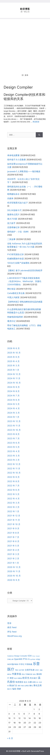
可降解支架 (29, 674)
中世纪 (21, 664)
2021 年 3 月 (13, 554)
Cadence (10, 656)
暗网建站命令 (13, 194)
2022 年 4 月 (13, 498)
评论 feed (12, 632)
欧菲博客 (25, 8)
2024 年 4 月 (13, 408)
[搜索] (39, 134)
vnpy (38, 659)
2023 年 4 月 (13, 451)
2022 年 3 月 (13, 503)
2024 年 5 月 (13, 404)
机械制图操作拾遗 (15, 258)
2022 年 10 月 (14, 473)
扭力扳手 (11, 223)
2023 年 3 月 (13, 455)
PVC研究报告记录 (15, 254)
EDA (30, 656)
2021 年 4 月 (13, 550)
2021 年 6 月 (13, 541)
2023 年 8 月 (13, 434)
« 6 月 (10, 738)
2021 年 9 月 (13, 528)
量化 (31, 685)
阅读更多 (36, 122)
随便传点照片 (13, 214)
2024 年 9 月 (13, 387)
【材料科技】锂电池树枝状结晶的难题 (24, 302)
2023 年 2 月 (13, 460)
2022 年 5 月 (13, 494)
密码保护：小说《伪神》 (18, 231)
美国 (19, 686)
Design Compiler (20, 656)
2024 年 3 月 (13, 413)
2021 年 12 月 (13, 515)
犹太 (25, 682)
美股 (22, 686)
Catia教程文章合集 (16, 293)
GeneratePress (37, 751)
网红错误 (11, 289)
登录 (9, 623)
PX (29, 659)
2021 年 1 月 (13, 563)
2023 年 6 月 (13, 443)
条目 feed (12, 627)
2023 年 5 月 (13, 447)
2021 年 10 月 (13, 524)
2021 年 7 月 (13, 537)
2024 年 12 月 (14, 374)
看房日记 (11, 321)
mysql (38, 656)
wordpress (12, 664)
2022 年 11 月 (13, 468)
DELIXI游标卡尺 (14, 210)
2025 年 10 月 (14, 352)
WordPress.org (14, 636)
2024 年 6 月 (13, 400)
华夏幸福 (16, 674)
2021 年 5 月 (13, 545)
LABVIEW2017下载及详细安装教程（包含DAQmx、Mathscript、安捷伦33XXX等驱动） (24, 281)
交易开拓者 (30, 670)
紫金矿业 (13, 685)
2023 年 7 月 (13, 438)
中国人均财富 (13, 297)
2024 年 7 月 (13, 395)
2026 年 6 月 (13, 348)
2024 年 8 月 (13, 391)
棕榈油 (19, 678)
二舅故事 (11, 239)
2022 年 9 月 (13, 477)
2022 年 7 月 (13, 485)
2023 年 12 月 (14, 421)
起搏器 (26, 686)
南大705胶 (12, 219)
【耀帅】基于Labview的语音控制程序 (24, 270)
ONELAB (10, 659)
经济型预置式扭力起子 (17, 203)
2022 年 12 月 (13, 464)
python (32, 659)
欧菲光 (25, 677)
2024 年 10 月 (14, 383)
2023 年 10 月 (14, 430)
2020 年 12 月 (14, 567)
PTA (25, 659)
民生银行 (33, 678)
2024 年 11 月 (13, 378)
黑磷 (19, 689)
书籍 (16, 670)
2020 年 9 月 (13, 580)
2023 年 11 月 (13, 425)
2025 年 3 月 (13, 365)
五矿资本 (21, 670)
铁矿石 (9, 689)
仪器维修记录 (13, 227)
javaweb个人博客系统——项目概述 (23, 171)
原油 (23, 674)
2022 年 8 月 (13, 481)
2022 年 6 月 (13, 490)
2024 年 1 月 (13, 417)
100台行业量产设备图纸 (18, 263)
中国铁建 (28, 664)
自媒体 (10, 198)
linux (33, 656)
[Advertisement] (25, 44)
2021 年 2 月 (13, 558)
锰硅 (14, 688)
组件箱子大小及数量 (16, 159)
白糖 (30, 682)
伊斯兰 (37, 670)
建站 (34, 674)
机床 (15, 678)
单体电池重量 (13, 155)
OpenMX (18, 659)
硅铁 (34, 682)
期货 (12, 678)
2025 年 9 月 (13, 357)
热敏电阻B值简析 (15, 317)
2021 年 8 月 (13, 533)
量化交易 (37, 685)
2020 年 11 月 (13, 571)
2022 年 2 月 (13, 507)
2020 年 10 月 (14, 576)
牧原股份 (19, 682)
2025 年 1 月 (13, 370)
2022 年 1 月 (13, 511)
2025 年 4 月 (13, 361)
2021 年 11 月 (13, 520)
